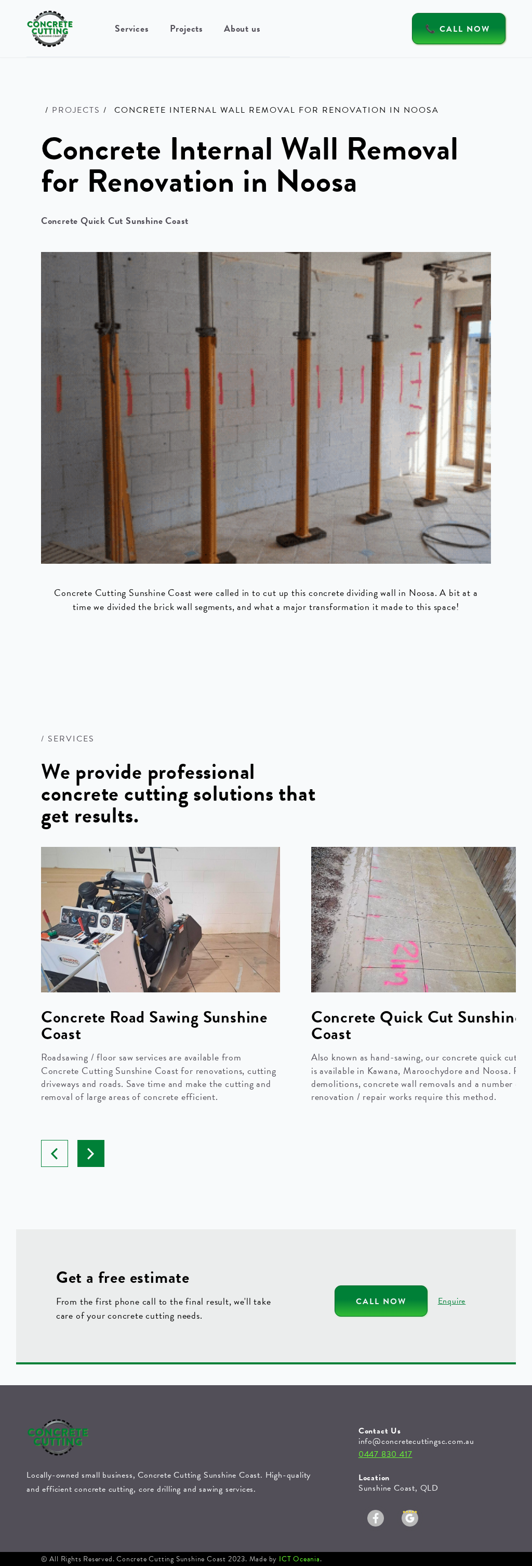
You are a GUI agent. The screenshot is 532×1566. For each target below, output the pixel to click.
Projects (186, 28)
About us (242, 28)
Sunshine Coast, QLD (398, 1488)
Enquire (452, 1301)
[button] (131, 28)
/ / (76, 110)
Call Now (381, 1301)
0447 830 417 (385, 1454)
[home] (49, 28)
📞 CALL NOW (457, 29)
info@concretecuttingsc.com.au (416, 1441)
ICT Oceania (299, 1559)
